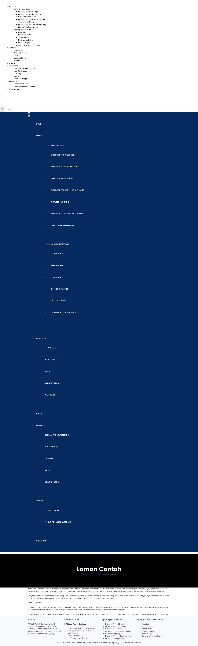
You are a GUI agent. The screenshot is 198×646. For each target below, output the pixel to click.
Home (11, 4)
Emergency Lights (25, 40)
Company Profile (21, 84)
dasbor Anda (83, 614)
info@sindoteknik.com (78, 638)
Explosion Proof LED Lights (29, 11)
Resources (13, 66)
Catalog (17, 73)
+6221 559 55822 (75, 636)
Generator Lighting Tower (29, 45)
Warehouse (19, 60)
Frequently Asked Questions (25, 86)
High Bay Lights (24, 35)
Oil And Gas (18, 50)
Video (16, 76)
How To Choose (20, 71)
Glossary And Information (24, 68)
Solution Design (20, 78)
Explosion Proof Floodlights (29, 14)
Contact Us (14, 89)
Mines (16, 55)
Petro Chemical (20, 53)
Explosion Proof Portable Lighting (32, 24)
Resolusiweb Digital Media (130, 643)
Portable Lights (24, 42)
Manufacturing (20, 58)
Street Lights (23, 37)
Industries (13, 47)
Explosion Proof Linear (27, 16)
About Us (13, 81)
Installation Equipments (28, 27)
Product (12, 6)
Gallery (12, 63)
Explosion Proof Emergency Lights (32, 19)
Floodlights (23, 32)
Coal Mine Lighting (26, 22)
